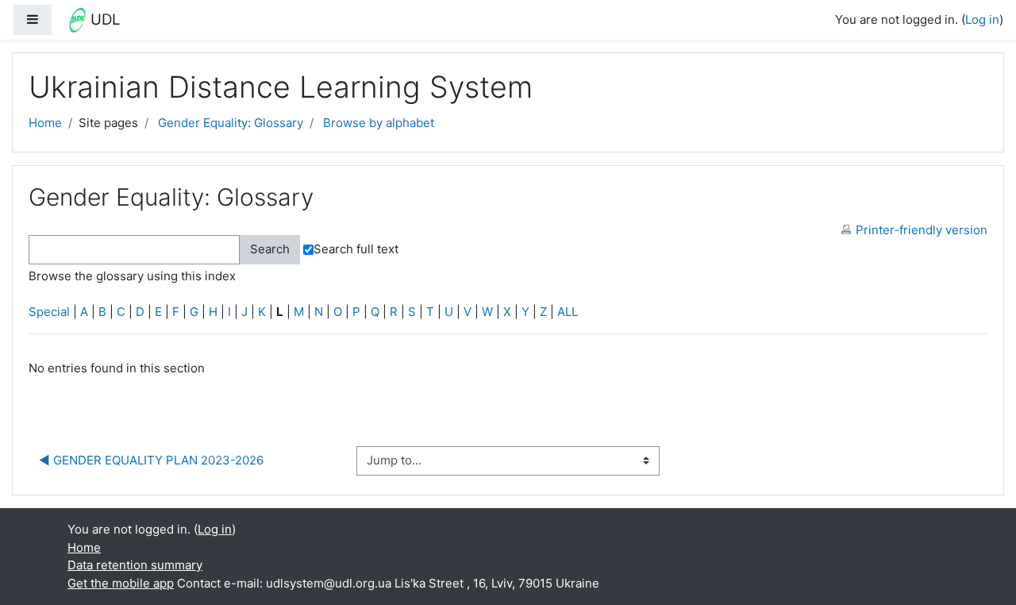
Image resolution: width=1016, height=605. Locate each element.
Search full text (356, 248)
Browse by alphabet (378, 122)
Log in (982, 19)
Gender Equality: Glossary (230, 122)
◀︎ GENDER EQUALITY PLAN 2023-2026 (151, 460)
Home (45, 122)
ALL (567, 311)
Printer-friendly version (921, 229)
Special (49, 311)
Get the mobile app (120, 583)
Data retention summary (134, 564)
